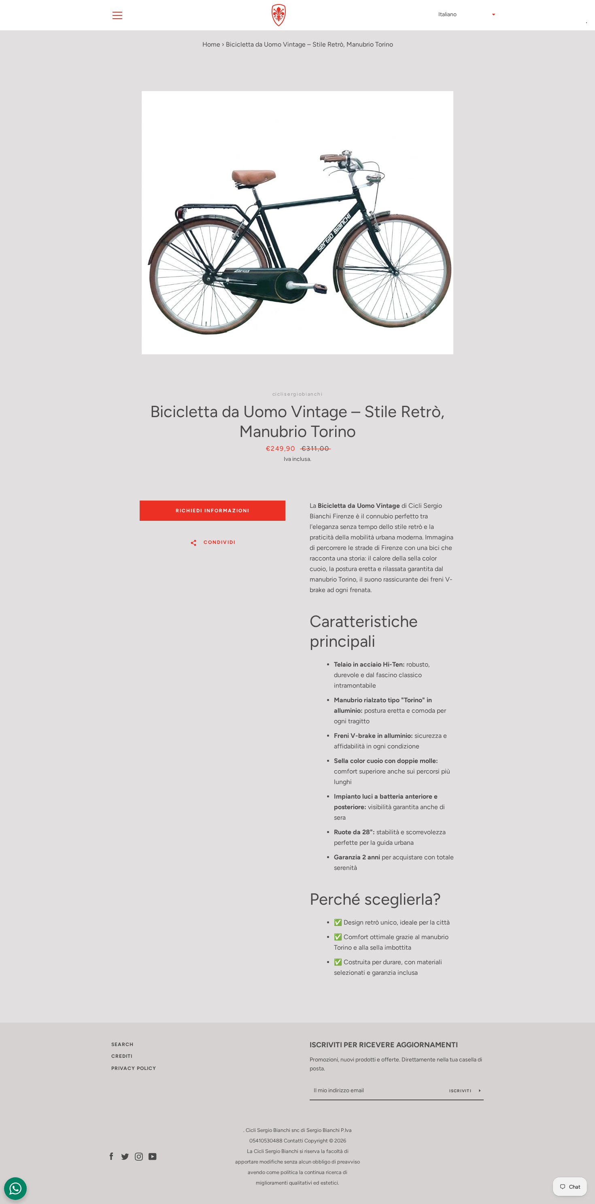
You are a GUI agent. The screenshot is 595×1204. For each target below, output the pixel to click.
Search (122, 1044)
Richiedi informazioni (212, 511)
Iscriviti (461, 1090)
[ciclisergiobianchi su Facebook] (111, 1156)
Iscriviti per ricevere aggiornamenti (384, 1044)
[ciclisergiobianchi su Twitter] (125, 1156)
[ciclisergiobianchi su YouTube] (153, 1156)
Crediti (121, 1056)
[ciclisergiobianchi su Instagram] (139, 1156)
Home (211, 44)
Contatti (293, 1141)
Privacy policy (133, 1068)
